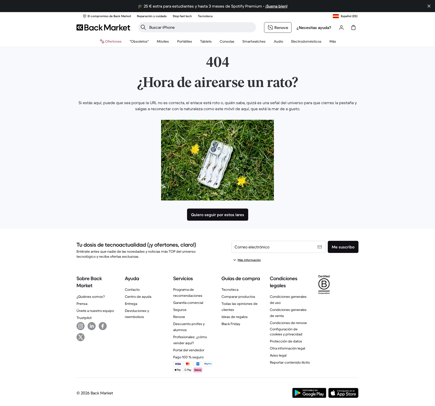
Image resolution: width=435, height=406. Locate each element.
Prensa (82, 303)
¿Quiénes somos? (91, 296)
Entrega (131, 303)
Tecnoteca (230, 289)
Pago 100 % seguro (188, 357)
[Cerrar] (429, 6)
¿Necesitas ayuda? (314, 27)
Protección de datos (286, 341)
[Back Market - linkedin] (92, 326)
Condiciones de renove (288, 323)
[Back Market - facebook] (103, 326)
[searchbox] (201, 27)
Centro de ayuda (138, 296)
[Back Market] (103, 27)
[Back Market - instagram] (81, 326)
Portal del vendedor (188, 350)
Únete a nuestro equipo (95, 310)
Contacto (132, 289)
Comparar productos (238, 296)
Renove (179, 316)
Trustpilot (84, 317)
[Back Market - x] (81, 337)
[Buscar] (143, 27)
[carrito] (353, 27)
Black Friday (231, 324)
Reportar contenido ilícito (290, 362)
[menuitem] (163, 41)
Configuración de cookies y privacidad (286, 331)
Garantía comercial (188, 302)
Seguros (180, 309)
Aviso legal (278, 355)
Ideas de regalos (235, 316)
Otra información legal (287, 348)
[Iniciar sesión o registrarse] (341, 27)
